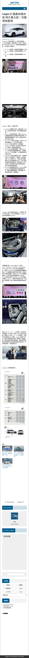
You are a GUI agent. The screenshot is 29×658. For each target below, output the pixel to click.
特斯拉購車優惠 (7, 608)
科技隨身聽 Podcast (8, 606)
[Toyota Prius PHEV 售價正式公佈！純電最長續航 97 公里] (7, 449)
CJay (8, 39)
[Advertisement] (14, 88)
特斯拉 (8, 585)
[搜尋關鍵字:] (14, 574)
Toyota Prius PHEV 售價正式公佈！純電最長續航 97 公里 (7, 454)
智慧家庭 (8, 588)
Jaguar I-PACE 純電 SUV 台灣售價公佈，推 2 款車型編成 (7, 466)
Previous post (10, 502)
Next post (19, 502)
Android (8, 591)
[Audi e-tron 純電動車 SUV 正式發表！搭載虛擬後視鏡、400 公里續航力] (19, 449)
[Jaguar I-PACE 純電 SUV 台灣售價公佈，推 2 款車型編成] (7, 461)
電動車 (21, 585)
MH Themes (22, 656)
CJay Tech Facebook (8, 604)
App (21, 591)
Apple (20, 588)
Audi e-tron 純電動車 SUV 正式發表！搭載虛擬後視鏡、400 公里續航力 (19, 454)
